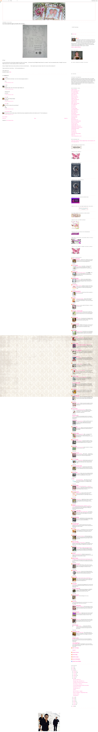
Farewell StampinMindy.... (80, 479)
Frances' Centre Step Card (75, 99)
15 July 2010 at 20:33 (9, 101)
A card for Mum (78, 571)
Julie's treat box (73, 107)
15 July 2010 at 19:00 (9, 94)
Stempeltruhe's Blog (75, 433)
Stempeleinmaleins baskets (75, 128)
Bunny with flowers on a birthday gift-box (82, 511)
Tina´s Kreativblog (75, 459)
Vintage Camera (78, 619)
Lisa (5, 77)
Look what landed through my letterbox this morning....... (14, 23)
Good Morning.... (74, 584)
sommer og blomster (79, 440)
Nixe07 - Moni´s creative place (77, 350)
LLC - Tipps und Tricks (79, 460)
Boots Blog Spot (74, 284)
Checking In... (78, 529)
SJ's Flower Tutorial (74, 123)
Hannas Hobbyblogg (75, 517)
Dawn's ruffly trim (74, 94)
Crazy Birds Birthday (79, 311)
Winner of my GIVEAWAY (80, 337)
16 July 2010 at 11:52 (9, 114)
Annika (6, 103)
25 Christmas (78, 473)
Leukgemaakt (74, 389)
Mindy (73, 478)
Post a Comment (4, 116)
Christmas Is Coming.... (75, 524)
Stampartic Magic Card (74, 124)
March (74, 701)
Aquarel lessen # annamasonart (80, 370)
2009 (73, 706)
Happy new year (78, 279)
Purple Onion (78, 383)
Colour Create (73, 140)
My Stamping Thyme (75, 491)
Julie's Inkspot (74, 446)
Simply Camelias (78, 492)
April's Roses (74, 546)
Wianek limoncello (79, 292)
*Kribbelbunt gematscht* (80, 434)
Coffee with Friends (79, 285)
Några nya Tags (78, 427)
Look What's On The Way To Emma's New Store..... (80, 682)
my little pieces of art (75, 452)
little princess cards (75, 415)
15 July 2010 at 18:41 (9, 89)
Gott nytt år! (78, 518)
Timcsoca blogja (74, 654)
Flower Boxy (78, 403)
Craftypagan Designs (75, 523)
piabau (73, 304)
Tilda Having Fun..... (76, 695)
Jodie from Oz (74, 570)
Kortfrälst (73, 553)
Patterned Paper (74, 271)
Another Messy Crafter (75, 631)
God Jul (77, 589)
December (74, 671)
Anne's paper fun (75, 317)
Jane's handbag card (74, 104)
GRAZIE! (77, 324)
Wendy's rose (73, 134)
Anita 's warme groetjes (76, 258)
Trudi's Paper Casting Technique (76, 133)
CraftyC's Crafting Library (76, 605)
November (75, 672)
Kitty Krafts (74, 618)
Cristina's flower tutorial (74, 93)
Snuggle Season (78, 259)
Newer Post (4, 118)
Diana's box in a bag (74, 95)
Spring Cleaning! (78, 612)
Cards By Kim (74, 420)
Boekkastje (78, 564)
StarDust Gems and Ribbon (76, 661)
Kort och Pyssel (74, 426)
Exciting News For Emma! (77, 686)
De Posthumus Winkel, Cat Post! (80, 272)
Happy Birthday (78, 318)
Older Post (65, 118)
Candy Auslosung (78, 357)
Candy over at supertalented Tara (77, 554)
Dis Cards (73, 498)
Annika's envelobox (74, 89)
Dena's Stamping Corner (76, 382)
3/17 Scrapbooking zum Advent (80, 409)
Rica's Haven (74, 601)
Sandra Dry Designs (75, 485)
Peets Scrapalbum (75, 265)
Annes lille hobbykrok (75, 395)
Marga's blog (74, 369)
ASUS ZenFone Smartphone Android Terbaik (78, 542)
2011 (73, 668)
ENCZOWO (74, 402)
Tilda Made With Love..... (77, 688)
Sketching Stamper (75, 343)
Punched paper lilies (74, 117)
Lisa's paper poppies (74, 108)
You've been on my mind (79, 447)
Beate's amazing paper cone (75, 90)
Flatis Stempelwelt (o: (75, 356)
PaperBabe (74, 297)
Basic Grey (77, 141)
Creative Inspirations (91, 140)
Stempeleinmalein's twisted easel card (76, 127)
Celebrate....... (75, 689)
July (74, 678)
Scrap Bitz (74, 528)
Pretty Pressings (74, 472)
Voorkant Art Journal (79, 331)
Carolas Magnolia (74, 643)
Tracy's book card (73, 132)
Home (35, 118)
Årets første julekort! (79, 466)
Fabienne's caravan (74, 98)
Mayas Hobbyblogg (75, 278)
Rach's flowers (73, 118)
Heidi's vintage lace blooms (75, 103)
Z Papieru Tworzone (75, 652)
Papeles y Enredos (75, 558)
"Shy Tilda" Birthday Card (80, 606)
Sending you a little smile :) (76, 510)
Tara (78, 38)
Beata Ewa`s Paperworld (76, 588)
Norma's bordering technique (75, 114)
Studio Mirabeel (74, 408)
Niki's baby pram (73, 113)
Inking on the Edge (75, 376)
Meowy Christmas (78, 266)
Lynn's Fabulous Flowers (75, 109)
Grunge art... (74, 416)
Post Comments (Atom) (9, 120)
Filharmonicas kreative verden (77, 465)
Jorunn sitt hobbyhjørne (76, 659)
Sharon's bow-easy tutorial (75, 122)
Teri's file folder (73, 129)
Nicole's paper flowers (74, 112)
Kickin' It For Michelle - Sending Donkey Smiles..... (80, 692)
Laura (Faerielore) (7, 111)
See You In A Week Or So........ (77, 679)
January (74, 704)
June (74, 697)
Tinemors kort (74, 535)
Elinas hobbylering (75, 439)
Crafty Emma (74, 583)
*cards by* (74, 650)
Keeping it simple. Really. (80, 632)
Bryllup (77, 595)
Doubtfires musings (75, 656)
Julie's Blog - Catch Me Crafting (77, 310)
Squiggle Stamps (84, 140)
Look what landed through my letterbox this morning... (81, 685)
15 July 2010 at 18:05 (9, 82)
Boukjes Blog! (74, 330)
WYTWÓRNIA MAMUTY (76, 291)
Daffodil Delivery (78, 499)
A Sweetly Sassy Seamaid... (80, 298)
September (75, 675)
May (74, 698)
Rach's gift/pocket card (74, 119)
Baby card (77, 396)
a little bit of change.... (79, 453)
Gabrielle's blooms (74, 100)
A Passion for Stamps (79, 140)
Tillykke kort (78, 305)
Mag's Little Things (75, 541)
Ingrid (6, 97)
